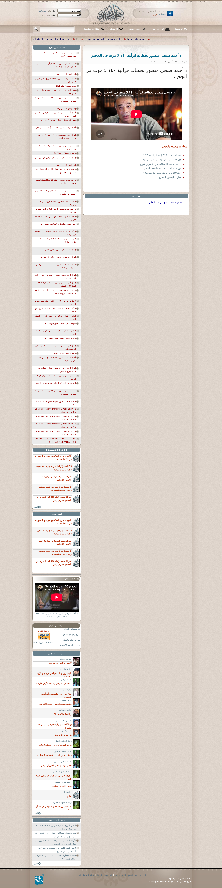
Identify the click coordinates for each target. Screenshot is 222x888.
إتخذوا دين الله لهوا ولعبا (66, 74)
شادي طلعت (66, 669)
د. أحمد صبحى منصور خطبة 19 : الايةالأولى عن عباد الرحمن (55, 377)
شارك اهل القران (56, 625)
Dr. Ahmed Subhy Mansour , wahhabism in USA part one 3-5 (55, 418)
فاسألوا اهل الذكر (57, 820)
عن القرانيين (157, 29)
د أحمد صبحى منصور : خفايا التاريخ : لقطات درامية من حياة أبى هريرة (55, 99)
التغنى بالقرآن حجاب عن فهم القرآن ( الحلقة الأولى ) (55, 218)
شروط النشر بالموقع (71, 640)
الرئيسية (179, 29)
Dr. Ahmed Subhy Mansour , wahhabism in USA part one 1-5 (55, 433)
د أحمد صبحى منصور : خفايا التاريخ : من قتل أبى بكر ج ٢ (55, 203)
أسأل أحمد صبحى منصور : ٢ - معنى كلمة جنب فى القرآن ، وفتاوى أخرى (55, 136)
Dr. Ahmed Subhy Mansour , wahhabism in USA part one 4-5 (55, 410)
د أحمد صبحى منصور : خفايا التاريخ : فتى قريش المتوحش (55, 80)
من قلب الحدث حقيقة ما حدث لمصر (162, 168)
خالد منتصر (67, 700)
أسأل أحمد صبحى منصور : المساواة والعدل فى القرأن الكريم (55, 114)
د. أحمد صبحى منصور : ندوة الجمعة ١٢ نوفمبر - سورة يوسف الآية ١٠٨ (55, 54)
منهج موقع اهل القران (71, 634)
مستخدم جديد (47, 15)
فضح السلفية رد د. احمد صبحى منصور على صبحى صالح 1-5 (55, 92)
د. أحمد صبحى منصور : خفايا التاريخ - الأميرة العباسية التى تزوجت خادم (55, 292)
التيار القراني (120, 875)
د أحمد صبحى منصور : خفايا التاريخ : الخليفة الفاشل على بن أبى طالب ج (55, 171)
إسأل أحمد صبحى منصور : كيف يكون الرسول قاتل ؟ (55, 159)
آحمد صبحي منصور (63, 679)
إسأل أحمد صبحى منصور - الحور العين (60, 249)
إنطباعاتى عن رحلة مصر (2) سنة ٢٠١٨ (161, 172)
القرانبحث (108, 875)
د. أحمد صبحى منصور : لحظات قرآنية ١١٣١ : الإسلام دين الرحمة (55, 147)
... (149, 39)
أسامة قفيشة (66, 659)
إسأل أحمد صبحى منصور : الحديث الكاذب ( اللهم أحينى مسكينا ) (55, 277)
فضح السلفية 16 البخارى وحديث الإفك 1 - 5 (58, 120)
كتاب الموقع (134, 29)
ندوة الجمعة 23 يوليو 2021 (65, 153)
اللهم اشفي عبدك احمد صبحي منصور (174, 39)
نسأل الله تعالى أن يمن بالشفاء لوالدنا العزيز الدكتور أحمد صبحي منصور (62, 39)
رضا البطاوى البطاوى (62, 741)
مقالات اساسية (91, 29)
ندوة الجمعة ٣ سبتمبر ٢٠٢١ (65, 353)
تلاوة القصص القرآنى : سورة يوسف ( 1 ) (60, 323)
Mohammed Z (65, 710)
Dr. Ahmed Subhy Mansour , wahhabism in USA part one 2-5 (55, 425)
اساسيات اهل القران (85, 875)
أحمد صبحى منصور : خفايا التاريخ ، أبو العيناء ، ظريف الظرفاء (55, 240)
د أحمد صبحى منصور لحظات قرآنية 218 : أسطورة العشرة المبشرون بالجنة (55, 65)
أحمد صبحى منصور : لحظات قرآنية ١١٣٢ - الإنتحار (56, 127)
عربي (154, 14)
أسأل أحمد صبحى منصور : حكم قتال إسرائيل (58, 257)
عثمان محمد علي (64, 720)
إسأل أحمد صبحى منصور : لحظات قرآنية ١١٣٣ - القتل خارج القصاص (55, 284)
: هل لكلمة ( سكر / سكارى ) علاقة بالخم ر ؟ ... (55, 857)
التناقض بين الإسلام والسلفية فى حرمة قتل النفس (55, 383)
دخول (50, 11)
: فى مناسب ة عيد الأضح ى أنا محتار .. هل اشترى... (55, 850)
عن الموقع (132, 875)
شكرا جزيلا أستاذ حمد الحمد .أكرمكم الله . (121, 39)
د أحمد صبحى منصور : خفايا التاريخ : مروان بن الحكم (55, 310)
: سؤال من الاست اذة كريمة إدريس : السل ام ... (55, 835)
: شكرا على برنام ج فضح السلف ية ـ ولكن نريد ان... (55, 827)
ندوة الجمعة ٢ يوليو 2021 (66, 86)
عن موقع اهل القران (72, 629)
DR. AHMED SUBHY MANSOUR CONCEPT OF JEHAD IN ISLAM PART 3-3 (55, 440)
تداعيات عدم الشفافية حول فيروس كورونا (160, 164)
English (162, 14)
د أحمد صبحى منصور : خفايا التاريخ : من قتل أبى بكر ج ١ (55, 210)
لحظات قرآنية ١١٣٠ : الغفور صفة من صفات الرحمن (55, 302)
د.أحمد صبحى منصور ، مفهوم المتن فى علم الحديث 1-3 (55, 403)
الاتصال (114, 29)
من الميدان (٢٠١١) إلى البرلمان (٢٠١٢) (161, 155)
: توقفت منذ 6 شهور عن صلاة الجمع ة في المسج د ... (55, 842)
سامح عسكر (66, 690)
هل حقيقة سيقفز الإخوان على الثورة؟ (162, 159)
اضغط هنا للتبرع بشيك (43, 642)
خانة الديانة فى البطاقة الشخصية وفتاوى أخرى (57, 224)
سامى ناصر (66, 792)
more (37, 507)
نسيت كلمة (42, 11)
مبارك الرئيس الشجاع (170, 177)
